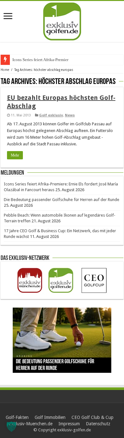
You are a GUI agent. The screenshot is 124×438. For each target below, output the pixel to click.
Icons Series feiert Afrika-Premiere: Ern (45, 59)
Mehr (15, 155)
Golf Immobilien (50, 417)
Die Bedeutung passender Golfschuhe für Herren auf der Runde (61, 199)
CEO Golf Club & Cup (93, 417)
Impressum (69, 423)
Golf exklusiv (51, 115)
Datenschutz (98, 423)
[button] (11, 426)
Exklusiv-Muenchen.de (30, 423)
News (70, 115)
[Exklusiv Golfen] (62, 20)
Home (5, 70)
